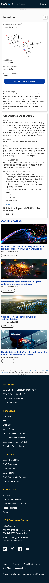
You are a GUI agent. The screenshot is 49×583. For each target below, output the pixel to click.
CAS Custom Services (13, 398)
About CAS (9, 489)
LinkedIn (5, 549)
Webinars (7, 425)
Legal (5, 564)
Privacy (15, 564)
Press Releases (10, 508)
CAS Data (8, 454)
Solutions (8, 384)
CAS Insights (9, 416)
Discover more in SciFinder (24, 81)
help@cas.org (9, 526)
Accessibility (21, 568)
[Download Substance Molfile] (45, 17)
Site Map (7, 568)
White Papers (9, 429)
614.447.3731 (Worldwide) (15, 533)
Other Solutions (10, 403)
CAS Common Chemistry (14, 438)
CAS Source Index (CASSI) (15, 442)
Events (6, 421)
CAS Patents (8, 473)
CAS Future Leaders (12, 499)
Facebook (20, 549)
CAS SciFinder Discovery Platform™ (19, 390)
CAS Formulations (11, 481)
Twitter (12, 549)
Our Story (7, 495)
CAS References (10, 469)
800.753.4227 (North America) (16, 530)
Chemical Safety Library (13, 446)
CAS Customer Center (16, 520)
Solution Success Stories (14, 433)
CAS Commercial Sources (14, 477)
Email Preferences (31, 564)
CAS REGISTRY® (11, 460)
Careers (6, 512)
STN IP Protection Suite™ (14, 394)
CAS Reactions (10, 464)
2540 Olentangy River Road (15, 537)
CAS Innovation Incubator (14, 504)
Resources (9, 410)
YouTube (27, 549)
